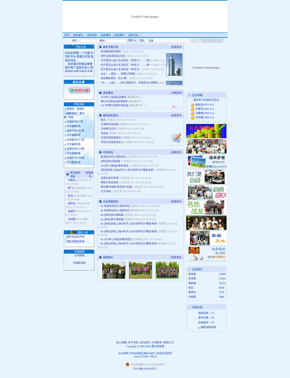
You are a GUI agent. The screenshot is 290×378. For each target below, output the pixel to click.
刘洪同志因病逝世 (111, 137)
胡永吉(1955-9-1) (204, 103)
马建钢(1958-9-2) (204, 111)
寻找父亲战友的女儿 (112, 142)
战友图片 (119, 35)
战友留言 (78, 35)
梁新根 (192, 283)
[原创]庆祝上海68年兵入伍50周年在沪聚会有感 (127, 170)
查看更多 (176, 47)
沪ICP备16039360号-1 (145, 368)
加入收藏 (121, 342)
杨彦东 (72, 203)
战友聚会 (106, 35)
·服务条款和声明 (75, 236)
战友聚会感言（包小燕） (115, 78)
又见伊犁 (106, 191)
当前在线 (211, 327)
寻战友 (104, 133)
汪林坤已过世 (108, 128)
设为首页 (145, 342)
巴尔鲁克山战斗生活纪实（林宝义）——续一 (126, 64)
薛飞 (70, 188)
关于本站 (133, 342)
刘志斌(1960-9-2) (204, 116)
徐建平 (72, 211)
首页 (66, 35)
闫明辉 (192, 296)
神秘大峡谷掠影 (110, 182)
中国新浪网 (79, 262)
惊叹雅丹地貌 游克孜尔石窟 (116, 186)
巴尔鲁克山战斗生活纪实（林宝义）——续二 (126, 60)
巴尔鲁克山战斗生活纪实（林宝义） (121, 69)
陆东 (190, 287)
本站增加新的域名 (111, 51)
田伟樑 (192, 274)
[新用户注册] (79, 93)
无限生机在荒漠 (110, 178)
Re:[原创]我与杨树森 (112, 215)
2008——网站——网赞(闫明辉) (118, 73)
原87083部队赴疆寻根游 (114, 101)
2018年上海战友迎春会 (113, 97)
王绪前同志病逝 (109, 124)
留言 (103, 119)
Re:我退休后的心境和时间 (115, 206)
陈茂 (70, 195)
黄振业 (192, 292)
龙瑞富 (72, 219)
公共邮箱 (79, 255)
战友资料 (92, 35)
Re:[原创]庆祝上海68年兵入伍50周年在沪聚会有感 (129, 223)
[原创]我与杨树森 (111, 161)
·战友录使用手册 (75, 241)
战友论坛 (133, 35)
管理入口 (169, 342)
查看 (203, 327)
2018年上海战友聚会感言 (115, 165)
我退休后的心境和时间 (114, 156)
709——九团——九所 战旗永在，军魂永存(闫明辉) (129, 82)
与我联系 (157, 342)
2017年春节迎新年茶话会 (115, 105)
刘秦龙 (72, 180)
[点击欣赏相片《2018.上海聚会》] (113, 278)
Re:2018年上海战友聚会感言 (117, 239)
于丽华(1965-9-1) (204, 107)
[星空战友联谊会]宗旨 (113, 56)
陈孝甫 (192, 278)
